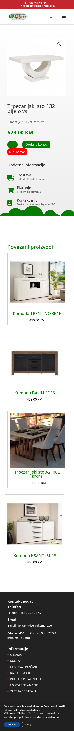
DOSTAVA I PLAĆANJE (24, 667)
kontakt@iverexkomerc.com (35, 625)
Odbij (28, 724)
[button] (59, 44)
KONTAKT (16, 661)
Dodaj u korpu (36, 144)
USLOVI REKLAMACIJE (24, 685)
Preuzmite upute (19, 638)
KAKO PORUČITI (20, 673)
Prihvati (12, 724)
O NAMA (16, 655)
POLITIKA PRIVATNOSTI (25, 679)
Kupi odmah (17, 152)
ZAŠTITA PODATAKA (23, 691)
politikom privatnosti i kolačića (39, 717)
